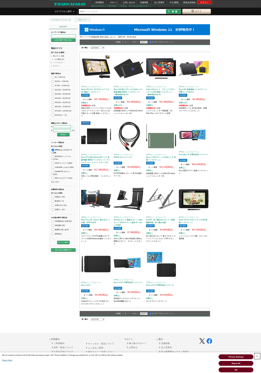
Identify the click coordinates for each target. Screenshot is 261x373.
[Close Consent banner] (257, 356)
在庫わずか (60, 205)
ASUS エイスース (63, 163)
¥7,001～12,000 (62, 85)
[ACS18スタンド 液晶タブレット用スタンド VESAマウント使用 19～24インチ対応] (129, 199)
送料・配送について (63, 347)
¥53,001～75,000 (62, 106)
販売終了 (59, 201)
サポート (114, 2)
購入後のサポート (137, 343)
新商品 (58, 234)
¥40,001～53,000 (62, 102)
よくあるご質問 (95, 348)
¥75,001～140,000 (63, 111)
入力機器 (59, 59)
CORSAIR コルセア (64, 167)
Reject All (236, 363)
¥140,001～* (61, 115)
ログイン (204, 2)
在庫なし (60, 209)
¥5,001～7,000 (61, 81)
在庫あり (60, 197)
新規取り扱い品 (62, 229)
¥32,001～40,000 (62, 98)
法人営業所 (159, 2)
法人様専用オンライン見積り (175, 352)
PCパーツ (82, 20)
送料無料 (60, 225)
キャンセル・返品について (101, 344)
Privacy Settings (236, 357)
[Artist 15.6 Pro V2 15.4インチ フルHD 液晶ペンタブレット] (96, 68)
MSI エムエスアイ (63, 178)
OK (236, 370)
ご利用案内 (99, 2)
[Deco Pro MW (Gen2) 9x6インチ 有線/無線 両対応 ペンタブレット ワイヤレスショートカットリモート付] (96, 136)
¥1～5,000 (60, 77)
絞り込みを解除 (57, 52)
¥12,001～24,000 (62, 90)
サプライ (56, 66)
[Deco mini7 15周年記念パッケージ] (128, 262)
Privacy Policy (7, 360)
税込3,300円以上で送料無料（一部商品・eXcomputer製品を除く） (121, 6)
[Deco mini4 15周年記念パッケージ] (161, 264)
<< (116, 42)
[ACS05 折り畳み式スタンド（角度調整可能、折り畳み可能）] (161, 199)
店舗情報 (144, 2)
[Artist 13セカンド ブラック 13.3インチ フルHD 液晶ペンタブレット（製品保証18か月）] (161, 68)
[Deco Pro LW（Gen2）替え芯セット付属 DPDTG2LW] (96, 199)
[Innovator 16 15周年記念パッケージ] (194, 135)
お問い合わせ (129, 2)
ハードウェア (58, 62)
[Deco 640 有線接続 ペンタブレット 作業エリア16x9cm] (194, 68)
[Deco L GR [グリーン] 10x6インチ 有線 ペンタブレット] (161, 136)
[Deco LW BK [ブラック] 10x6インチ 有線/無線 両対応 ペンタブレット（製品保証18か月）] (129, 68)
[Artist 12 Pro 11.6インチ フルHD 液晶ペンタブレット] (194, 199)
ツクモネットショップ (60, 20)
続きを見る (55, 182)
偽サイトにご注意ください (101, 352)
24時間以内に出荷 (63, 221)
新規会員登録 (189, 2)
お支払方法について (63, 352)
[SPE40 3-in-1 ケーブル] (129, 136)
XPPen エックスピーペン (91, 87)
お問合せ (133, 347)
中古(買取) (174, 2)
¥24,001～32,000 (62, 94)
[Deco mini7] (96, 264)
